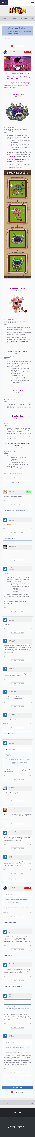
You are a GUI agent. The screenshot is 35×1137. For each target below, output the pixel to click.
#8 (31, 679)
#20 (31, 1068)
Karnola (9, 482)
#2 (31, 500)
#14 (31, 844)
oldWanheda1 (13, 787)
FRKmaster (12, 963)
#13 (31, 820)
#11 (31, 775)
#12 (31, 797)
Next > (22, 46)
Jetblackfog (7, 986)
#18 (31, 976)
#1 (31, 473)
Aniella (6, 482)
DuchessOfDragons (14, 831)
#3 (31, 528)
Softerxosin (12, 808)
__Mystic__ (13, 879)
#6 (31, 628)
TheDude (11, 567)
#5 (31, 607)
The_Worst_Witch (9, 510)
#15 (31, 869)
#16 (31, 912)
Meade (6, 879)
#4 (31, 556)
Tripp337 (11, 668)
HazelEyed (12, 640)
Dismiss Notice (32, 28)
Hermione (11, 491)
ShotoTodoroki (13, 546)
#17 (31, 945)
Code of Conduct (25, 32)
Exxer (10, 856)
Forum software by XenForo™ (17, 1126)
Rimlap (13, 482)
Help (15, 1112)
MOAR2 (11, 931)
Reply (22, 477)
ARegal (9, 879)
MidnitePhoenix (8, 922)
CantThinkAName (14, 714)
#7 (31, 656)
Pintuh (10, 519)
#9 (31, 702)
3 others (18, 482)
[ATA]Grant (12, 51)
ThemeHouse (22, 1128)
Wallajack (7, 1077)
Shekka (11, 619)
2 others (20, 1077)
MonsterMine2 (18, 510)
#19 (31, 1023)
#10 (31, 724)
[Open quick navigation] (32, 18)
